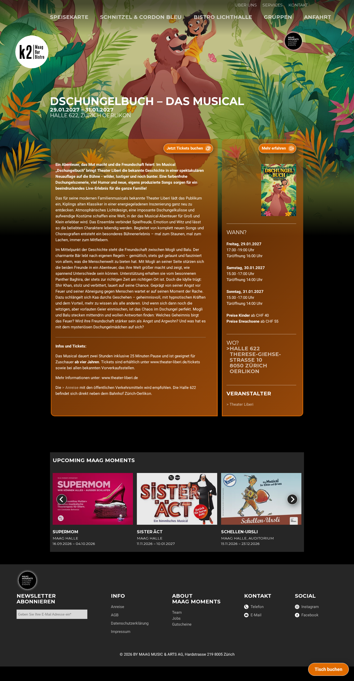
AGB (114, 615)
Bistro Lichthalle (223, 17)
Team (177, 612)
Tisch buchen (328, 669)
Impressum (120, 631)
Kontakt (298, 5)
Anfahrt (317, 17)
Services (273, 5)
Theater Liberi (241, 404)
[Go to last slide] (61, 499)
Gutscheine (182, 624)
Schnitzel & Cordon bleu (141, 17)
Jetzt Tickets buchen (185, 148)
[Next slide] (292, 499)
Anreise (72, 387)
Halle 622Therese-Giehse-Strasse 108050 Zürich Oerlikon (255, 360)
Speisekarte (69, 17)
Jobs (176, 618)
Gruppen (278, 17)
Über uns (246, 5)
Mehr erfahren (274, 148)
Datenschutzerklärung (129, 623)
